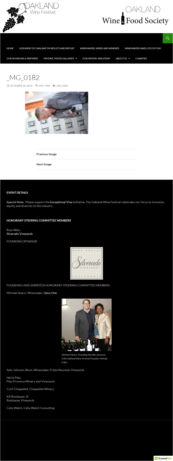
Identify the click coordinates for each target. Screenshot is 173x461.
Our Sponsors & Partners (22, 58)
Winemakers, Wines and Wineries (99, 48)
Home (10, 48)
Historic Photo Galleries (58, 58)
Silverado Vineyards (20, 233)
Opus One (50, 293)
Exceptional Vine (61, 202)
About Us (121, 58)
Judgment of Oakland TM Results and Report (46, 48)
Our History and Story (96, 58)
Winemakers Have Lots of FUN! (143, 48)
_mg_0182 (62, 85)
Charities (141, 58)
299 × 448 (44, 85)
